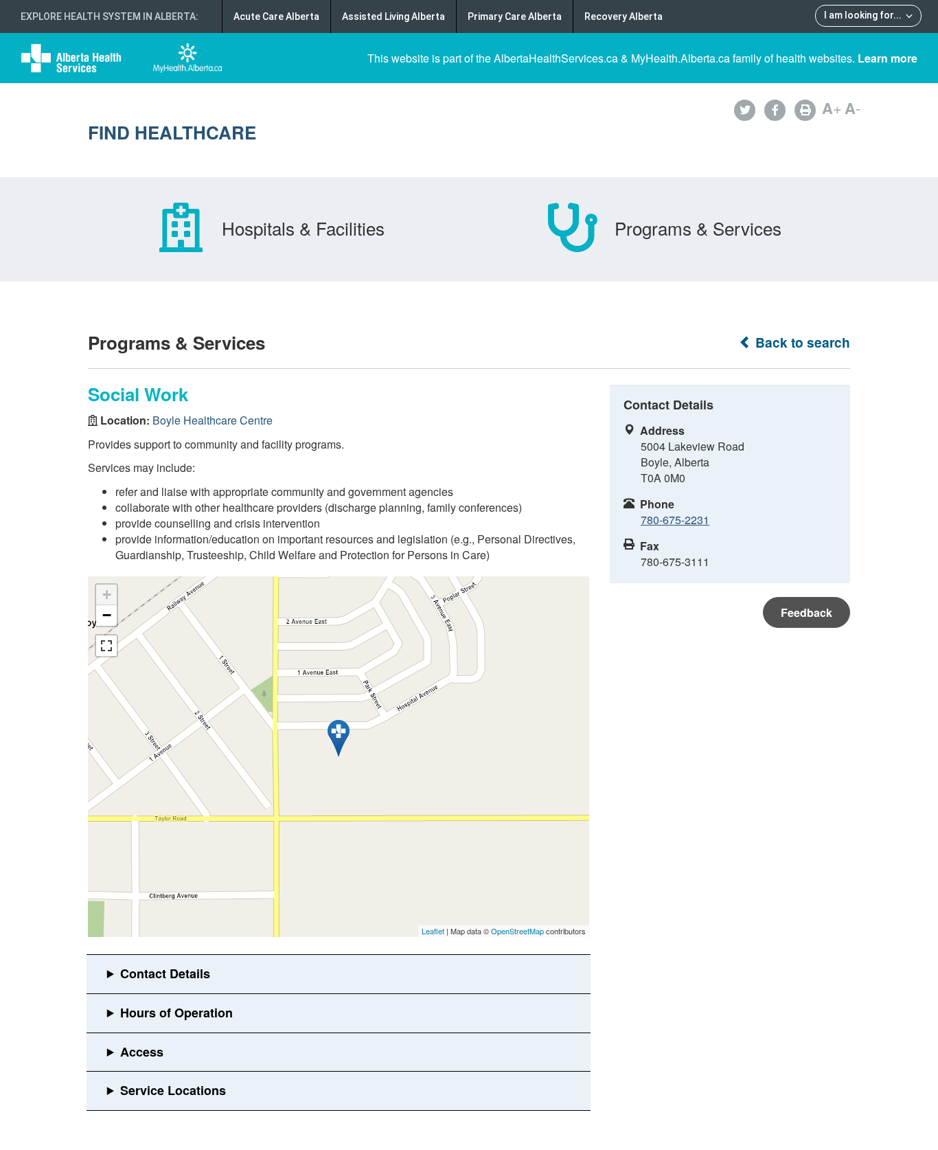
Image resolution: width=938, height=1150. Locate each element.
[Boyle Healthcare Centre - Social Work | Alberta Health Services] (339, 738)
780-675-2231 (675, 520)
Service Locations (173, 1090)
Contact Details (165, 973)
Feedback (806, 612)
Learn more (887, 58)
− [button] (106, 615)
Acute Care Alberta (276, 16)
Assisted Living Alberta (393, 16)
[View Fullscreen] (106, 645)
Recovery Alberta (623, 16)
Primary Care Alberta (515, 16)
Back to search (801, 342)
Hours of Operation (176, 1013)
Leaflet (433, 930)
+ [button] (106, 594)
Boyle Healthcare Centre (212, 420)
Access (141, 1052)
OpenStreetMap (517, 930)
